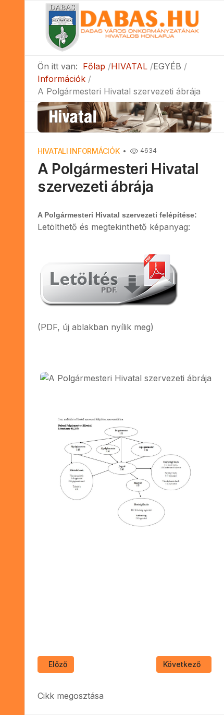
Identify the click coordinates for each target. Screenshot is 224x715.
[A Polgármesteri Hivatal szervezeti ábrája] (108, 278)
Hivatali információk (78, 151)
